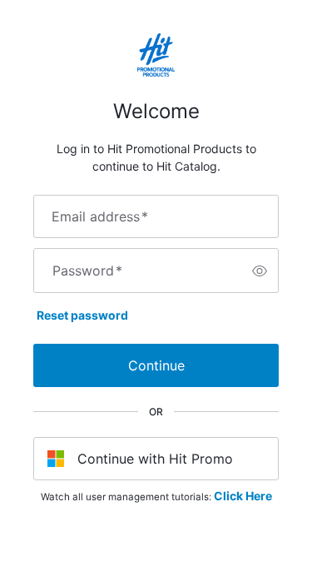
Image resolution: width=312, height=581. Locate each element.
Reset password (82, 315)
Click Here (243, 496)
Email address (100, 216)
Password (87, 270)
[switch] (259, 270)
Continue (156, 365)
